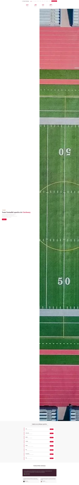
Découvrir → (4, 219)
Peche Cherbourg (25, 1)
